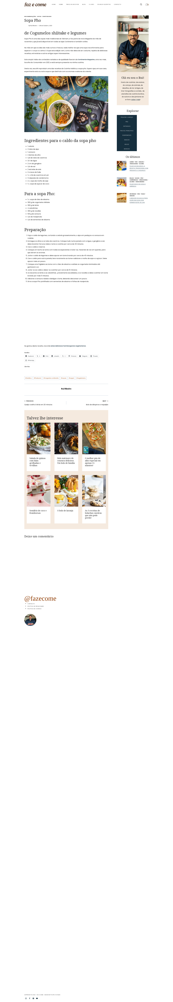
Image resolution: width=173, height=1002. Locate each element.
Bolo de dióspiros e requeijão (97, 403)
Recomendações (30, 16)
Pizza (143, 194)
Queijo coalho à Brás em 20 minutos (38, 403)
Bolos (132, 178)
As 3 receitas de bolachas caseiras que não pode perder (93, 514)
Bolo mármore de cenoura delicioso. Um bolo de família (66, 460)
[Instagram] (26, 998)
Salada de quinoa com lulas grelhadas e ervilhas (37, 462)
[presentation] (38, 438)
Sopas (39, 16)
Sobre (61, 4)
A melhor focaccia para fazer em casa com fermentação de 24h (139, 200)
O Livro (91, 4)
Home (54, 4)
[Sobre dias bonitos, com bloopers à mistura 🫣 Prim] (63, 655)
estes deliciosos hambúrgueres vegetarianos (68, 346)
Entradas (133, 194)
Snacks (141, 162)
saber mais (135, 99)
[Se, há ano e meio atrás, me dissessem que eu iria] (125, 737)
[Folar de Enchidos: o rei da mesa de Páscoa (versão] (110, 808)
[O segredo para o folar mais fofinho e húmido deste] (78, 753)
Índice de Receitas (72, 4)
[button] (26, 314)
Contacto (117, 4)
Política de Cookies (34, 609)
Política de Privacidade (36, 606)
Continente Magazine (86, 59)
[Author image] (26, 25)
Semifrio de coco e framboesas (38, 511)
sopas (63, 378)
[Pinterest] (33, 998)
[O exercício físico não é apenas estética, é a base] (47, 683)
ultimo (141, 163)
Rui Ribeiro (33, 25)
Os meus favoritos (104, 4)
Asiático (28, 378)
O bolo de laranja (65, 510)
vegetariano (81, 378)
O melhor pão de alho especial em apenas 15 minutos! (93, 462)
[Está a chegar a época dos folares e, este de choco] (141, 667)
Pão (136, 162)
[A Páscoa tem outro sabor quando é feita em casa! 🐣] (94, 720)
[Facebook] (29, 998)
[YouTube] (37, 998)
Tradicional (134, 163)
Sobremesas (134, 180)
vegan (71, 378)
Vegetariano (46, 16)
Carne (132, 162)
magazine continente (51, 378)
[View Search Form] (141, 4)
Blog (84, 4)
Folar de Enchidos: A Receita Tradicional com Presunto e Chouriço (139, 168)
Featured (37, 378)
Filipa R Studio (55, 995)
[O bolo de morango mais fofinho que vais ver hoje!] (31, 691)
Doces (137, 178)
